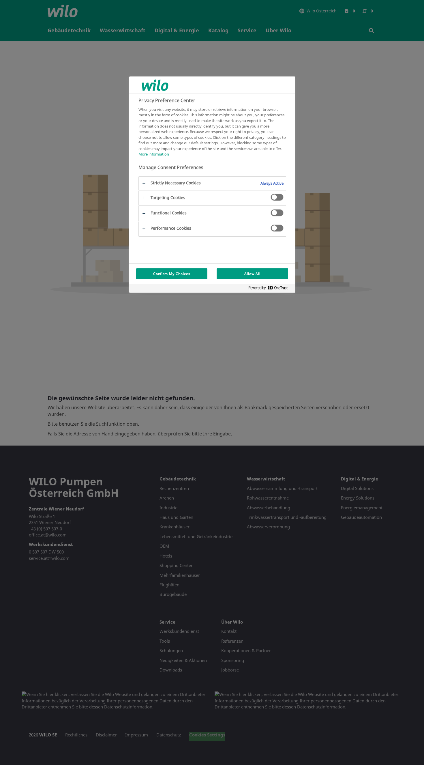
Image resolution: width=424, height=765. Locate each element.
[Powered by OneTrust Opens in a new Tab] (270, 289)
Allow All (252, 273)
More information (153, 154)
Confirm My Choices (171, 273)
